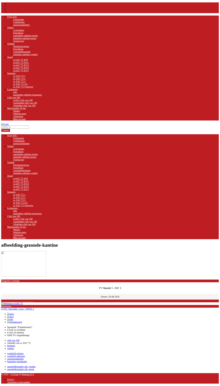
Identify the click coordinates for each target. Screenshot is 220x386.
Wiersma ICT (27, 374)
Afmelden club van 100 (24, 105)
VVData (14, 374)
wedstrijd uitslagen (16, 356)
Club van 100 (13, 97)
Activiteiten (18, 30)
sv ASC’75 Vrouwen (23, 87)
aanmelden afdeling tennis (25, 35)
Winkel (16, 111)
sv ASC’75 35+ (20, 84)
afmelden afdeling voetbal (25, 54)
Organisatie (18, 19)
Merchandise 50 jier (16, 108)
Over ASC (12, 17)
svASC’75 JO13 (21, 65)
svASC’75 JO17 (21, 70)
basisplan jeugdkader (17, 361)
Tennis (10, 27)
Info (15, 92)
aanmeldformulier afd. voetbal (21, 366)
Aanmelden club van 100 (25, 103)
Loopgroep (12, 89)
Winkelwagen (19, 113)
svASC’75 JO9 (20, 60)
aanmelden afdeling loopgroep (27, 95)
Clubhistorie (19, 22)
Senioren (11, 73)
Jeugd (10, 57)
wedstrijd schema (15, 353)
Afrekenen (18, 116)
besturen (11, 345)
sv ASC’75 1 (19, 76)
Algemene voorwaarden (18, 382)
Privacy (10, 379)
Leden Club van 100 (23, 100)
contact (10, 348)
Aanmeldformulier (22, 52)
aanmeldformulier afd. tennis (20, 369)
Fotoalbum (18, 33)
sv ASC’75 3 (19, 81)
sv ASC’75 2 (19, 78)
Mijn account (19, 119)
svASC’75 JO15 (21, 68)
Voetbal (10, 43)
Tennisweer (18, 41)
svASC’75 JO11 (21, 62)
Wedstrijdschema (21, 46)
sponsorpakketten (21, 25)
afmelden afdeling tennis (24, 38)
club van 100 (13, 340)
